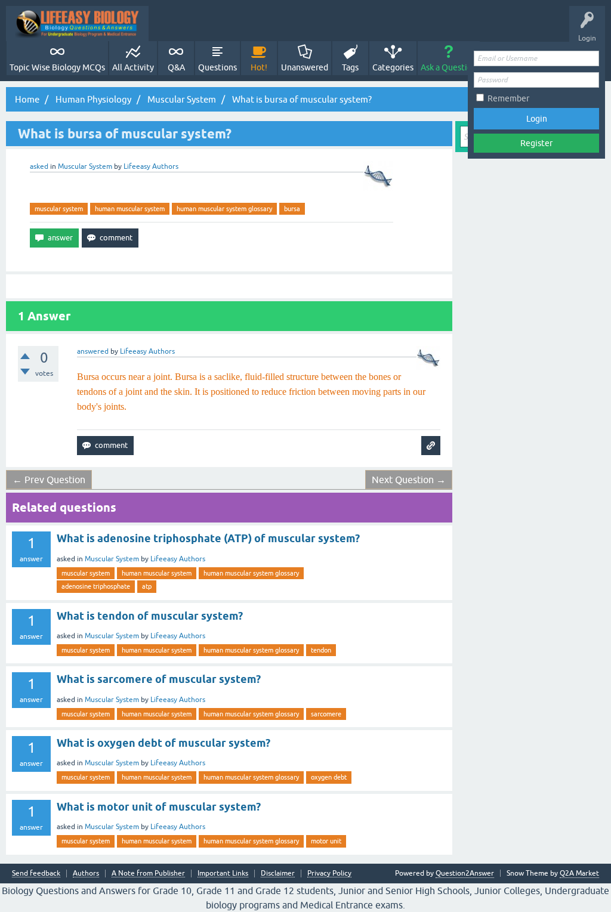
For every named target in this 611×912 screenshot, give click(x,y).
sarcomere (326, 714)
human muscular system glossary (224, 208)
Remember (508, 98)
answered (93, 351)
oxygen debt (329, 777)
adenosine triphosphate (95, 586)
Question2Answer (465, 873)
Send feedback (36, 873)
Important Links (223, 873)
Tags (350, 67)
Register (536, 143)
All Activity (133, 67)
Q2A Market (579, 873)
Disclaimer (278, 873)
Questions (217, 67)
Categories (392, 67)
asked (39, 166)
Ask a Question (449, 67)
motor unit (326, 841)
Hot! (259, 67)
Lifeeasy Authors (177, 559)
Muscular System (85, 166)
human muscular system (130, 208)
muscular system (59, 208)
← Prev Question (49, 479)
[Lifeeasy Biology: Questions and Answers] (77, 23)
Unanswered (304, 67)
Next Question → (409, 479)
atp (147, 586)
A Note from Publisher (148, 873)
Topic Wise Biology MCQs (57, 67)
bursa (292, 208)
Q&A (176, 67)
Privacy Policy (329, 873)
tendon (321, 650)
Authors (86, 873)
